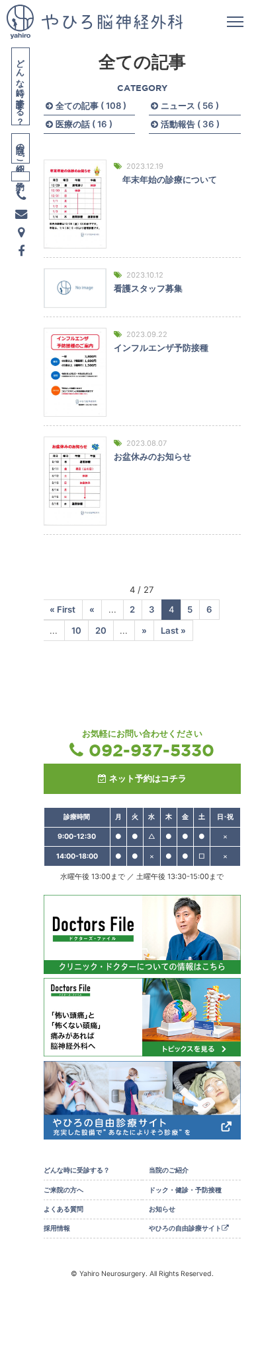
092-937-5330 (151, 750)
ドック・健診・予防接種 (185, 1190)
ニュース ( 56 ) (190, 105)
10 (76, 630)
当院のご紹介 (21, 148)
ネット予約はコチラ (148, 778)
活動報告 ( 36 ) (190, 124)
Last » (173, 630)
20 (101, 630)
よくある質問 (63, 1209)
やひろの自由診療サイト (185, 1228)
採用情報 (57, 1228)
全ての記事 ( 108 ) (91, 105)
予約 (20, 176)
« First (62, 609)
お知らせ (162, 1209)
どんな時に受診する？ (21, 87)
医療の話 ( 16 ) (84, 124)
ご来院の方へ (63, 1190)
